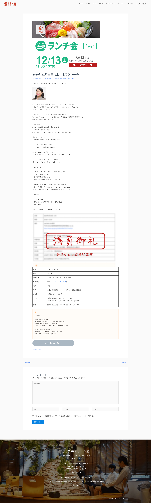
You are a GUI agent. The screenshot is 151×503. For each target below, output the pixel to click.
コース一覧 (109, 3)
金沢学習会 (61, 78)
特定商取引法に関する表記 (95, 481)
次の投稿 (124, 362)
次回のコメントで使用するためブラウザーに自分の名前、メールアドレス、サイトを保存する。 (65, 416)
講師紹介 (130, 3)
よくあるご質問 (141, 3)
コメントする (70, 78)
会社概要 (50, 481)
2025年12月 (47, 78)
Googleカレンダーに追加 (59, 281)
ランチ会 (55, 78)
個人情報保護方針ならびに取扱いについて (69, 481)
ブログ (88, 3)
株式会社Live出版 (75, 472)
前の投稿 (26, 362)
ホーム (81, 3)
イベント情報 (97, 3)
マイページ (121, 3)
